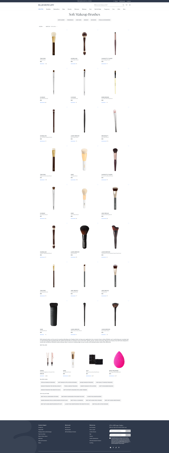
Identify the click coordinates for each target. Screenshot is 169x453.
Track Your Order (41, 434)
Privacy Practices (121, 443)
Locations (129, 1)
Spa (90, 434)
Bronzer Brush (74, 253)
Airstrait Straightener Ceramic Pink (47, 372)
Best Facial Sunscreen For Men (49, 396)
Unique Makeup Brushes (86, 382)
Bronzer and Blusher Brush (107, 175)
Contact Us (40, 427)
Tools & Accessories (104, 20)
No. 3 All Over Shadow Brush (46, 137)
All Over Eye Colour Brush (76, 330)
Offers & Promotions (42, 440)
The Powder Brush (75, 214)
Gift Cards (40, 438)
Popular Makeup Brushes (48, 382)
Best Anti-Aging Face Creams (94, 400)
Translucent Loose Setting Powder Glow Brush (111, 253)
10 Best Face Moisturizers (94, 396)
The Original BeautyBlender (115, 372)
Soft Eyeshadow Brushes (106, 386)
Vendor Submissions (94, 438)
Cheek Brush (43, 59)
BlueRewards (122, 1)
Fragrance (107, 9)
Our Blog (91, 442)
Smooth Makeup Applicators (88, 386)
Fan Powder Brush (105, 330)
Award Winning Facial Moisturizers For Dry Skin (54, 400)
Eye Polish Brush (105, 137)
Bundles (48, 9)
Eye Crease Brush (74, 137)
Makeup (84, 9)
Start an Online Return (43, 436)
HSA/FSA (40, 9)
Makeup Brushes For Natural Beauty (51, 386)
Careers (91, 436)
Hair (90, 9)
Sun (114, 9)
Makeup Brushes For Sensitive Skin (50, 389)
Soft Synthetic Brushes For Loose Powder (75, 389)
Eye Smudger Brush (106, 59)
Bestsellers (56, 9)
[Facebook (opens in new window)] (113, 447)
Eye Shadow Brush (44, 98)
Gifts (119, 9)
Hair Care (78, 20)
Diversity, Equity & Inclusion (95, 440)
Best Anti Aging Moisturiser (112, 400)
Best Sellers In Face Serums (100, 404)
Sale (124, 9)
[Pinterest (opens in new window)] (119, 447)
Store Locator (92, 429)
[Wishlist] (126, 5)
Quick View (54, 43)
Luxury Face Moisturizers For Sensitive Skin (77, 404)
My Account (67, 427)
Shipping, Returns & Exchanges (45, 431)
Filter (41, 26)
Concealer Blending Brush (107, 98)
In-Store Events (93, 431)
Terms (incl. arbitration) (114, 443)
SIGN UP (128, 431)
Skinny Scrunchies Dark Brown (92, 372)
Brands (70, 9)
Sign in (116, 1)
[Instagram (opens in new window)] (110, 447)
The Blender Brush (67, 372)
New (63, 9)
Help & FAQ (40, 429)
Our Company (92, 427)
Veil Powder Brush (75, 59)
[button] (130, 5)
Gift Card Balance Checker (70, 431)
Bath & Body (98, 9)
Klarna (39, 442)
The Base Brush (74, 175)
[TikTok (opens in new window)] (116, 447)
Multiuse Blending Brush (107, 214)
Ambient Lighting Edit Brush (46, 253)
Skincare (77, 9)
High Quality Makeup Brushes (104, 382)
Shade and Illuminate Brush (46, 175)
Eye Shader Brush (44, 214)
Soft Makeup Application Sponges (67, 382)
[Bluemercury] (46, 5)
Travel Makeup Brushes (70, 386)
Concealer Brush (74, 98)
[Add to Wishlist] (67, 30)
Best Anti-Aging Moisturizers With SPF (51, 404)
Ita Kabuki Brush (43, 330)
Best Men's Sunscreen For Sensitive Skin (72, 396)
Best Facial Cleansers (77, 400)
